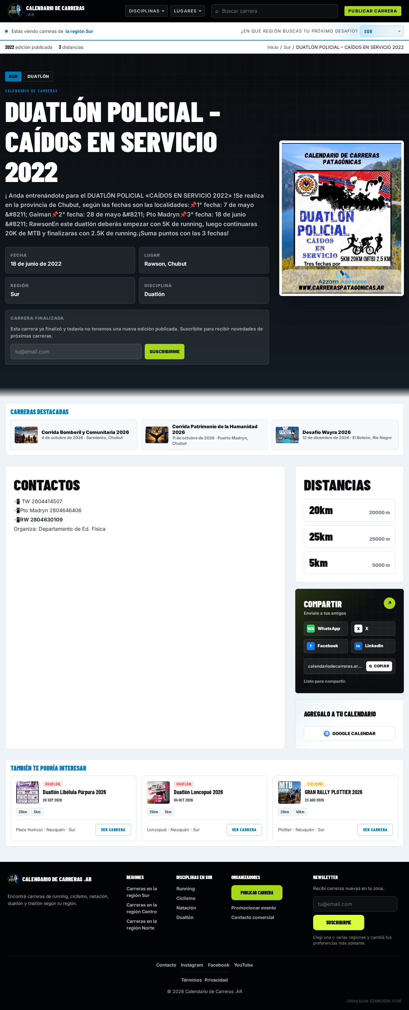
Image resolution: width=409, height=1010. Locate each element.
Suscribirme (165, 351)
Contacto (166, 965)
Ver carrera (113, 829)
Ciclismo (315, 783)
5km (318, 562)
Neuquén (55, 829)
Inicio (272, 47)
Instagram (192, 965)
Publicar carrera (372, 10)
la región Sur (79, 31)
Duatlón (38, 76)
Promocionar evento (253, 907)
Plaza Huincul (29, 829)
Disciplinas (144, 10)
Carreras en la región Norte (142, 924)
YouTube (243, 965)
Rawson (154, 264)
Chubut (177, 264)
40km (300, 811)
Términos (191, 980)
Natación (186, 907)
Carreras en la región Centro (142, 908)
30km (23, 811)
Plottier (285, 829)
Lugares (185, 10)
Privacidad (216, 980)
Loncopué (157, 829)
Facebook (218, 965)
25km (321, 536)
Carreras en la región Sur (142, 892)
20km (321, 509)
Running (185, 888)
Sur (287, 47)
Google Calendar (350, 733)
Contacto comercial (252, 917)
